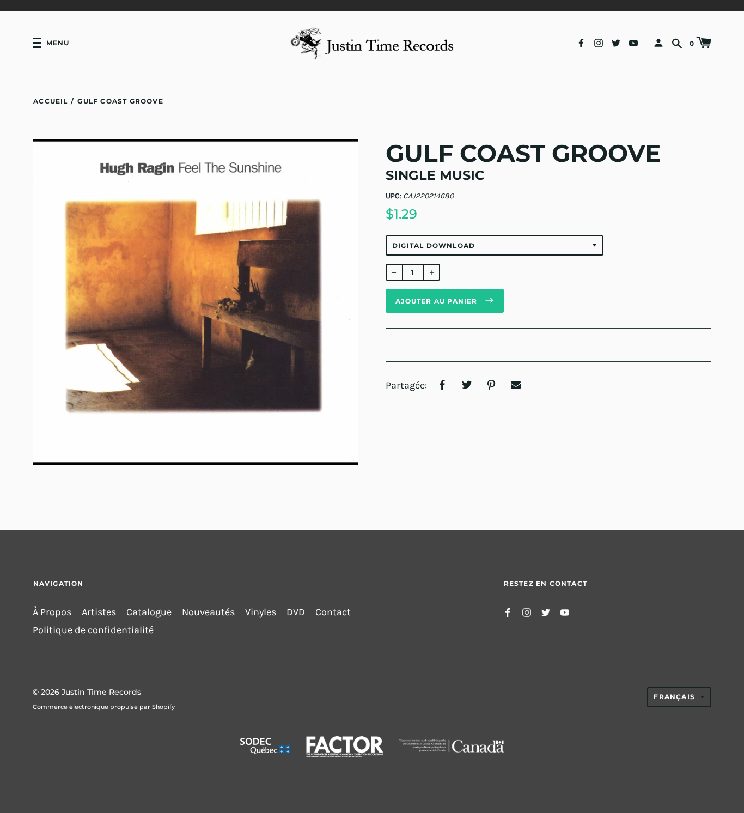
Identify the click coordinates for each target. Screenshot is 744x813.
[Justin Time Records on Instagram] (598, 42)
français (674, 697)
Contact (333, 612)
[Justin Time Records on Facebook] (581, 42)
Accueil (50, 101)
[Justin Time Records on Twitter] (616, 42)
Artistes (99, 612)
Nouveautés (208, 612)
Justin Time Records (101, 692)
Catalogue (149, 612)
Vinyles (260, 612)
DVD (295, 612)
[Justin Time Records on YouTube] (633, 42)
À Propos (52, 612)
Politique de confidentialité (93, 630)
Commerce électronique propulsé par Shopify (104, 707)
